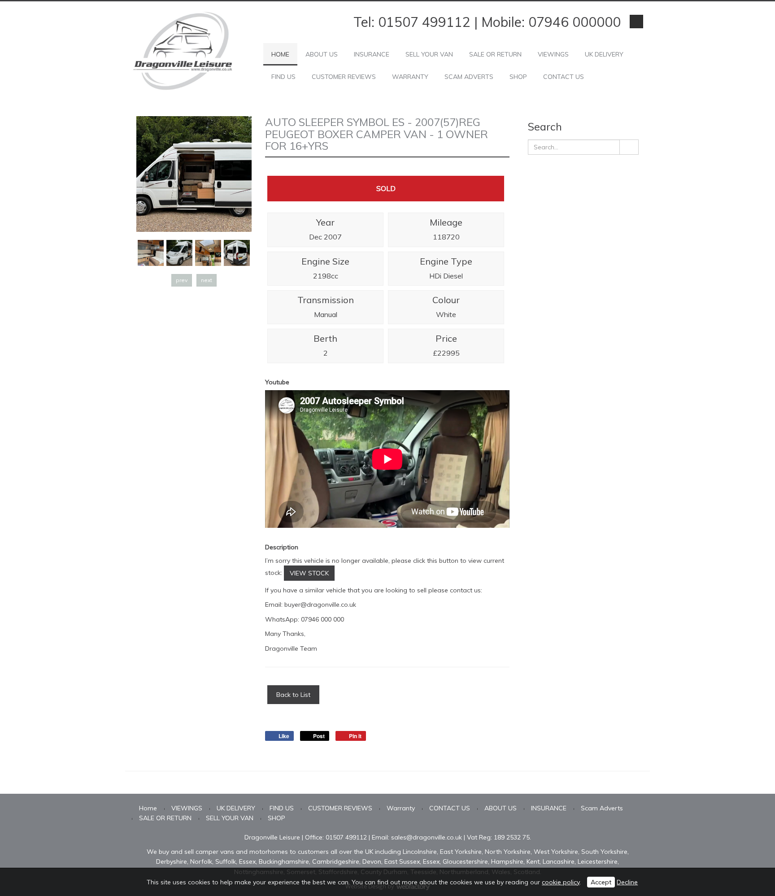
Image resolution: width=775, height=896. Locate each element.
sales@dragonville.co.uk (426, 837)
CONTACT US (563, 77)
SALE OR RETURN (495, 54)
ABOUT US (321, 54)
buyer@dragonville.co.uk (320, 604)
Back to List (293, 695)
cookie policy (560, 882)
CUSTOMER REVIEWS (344, 77)
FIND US (283, 77)
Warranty (410, 77)
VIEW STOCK (309, 573)
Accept (601, 882)
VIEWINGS (553, 54)
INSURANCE (371, 54)
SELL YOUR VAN (429, 54)
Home (280, 54)
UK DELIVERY (604, 54)
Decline (627, 882)
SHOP (518, 77)
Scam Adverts (468, 77)
